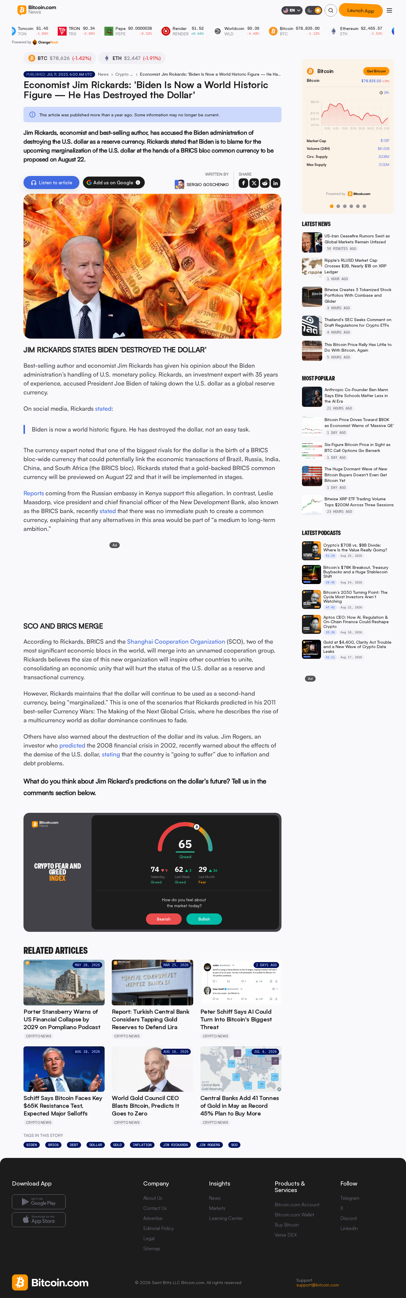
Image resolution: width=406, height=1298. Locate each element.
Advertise (153, 1218)
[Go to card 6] (364, 206)
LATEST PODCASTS (321, 533)
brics (53, 1145)
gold (117, 1145)
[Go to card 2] (338, 206)
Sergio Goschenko (208, 184)
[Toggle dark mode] (313, 10)
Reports (33, 493)
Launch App (361, 10)
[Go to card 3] (345, 206)
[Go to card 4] (351, 206)
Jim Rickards (175, 1145)
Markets (217, 1208)
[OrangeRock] (45, 42)
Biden (31, 1145)
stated (103, 408)
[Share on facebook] (243, 183)
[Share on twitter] (254, 183)
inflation (142, 1145)
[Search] (331, 10)
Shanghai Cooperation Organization (176, 641)
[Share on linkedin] (275, 183)
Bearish (164, 919)
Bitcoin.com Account (297, 1204)
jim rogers (209, 1145)
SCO (234, 1145)
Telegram (349, 1198)
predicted (72, 745)
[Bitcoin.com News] (37, 10)
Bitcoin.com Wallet (294, 1215)
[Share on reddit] (265, 183)
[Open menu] (389, 10)
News (103, 74)
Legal (149, 1238)
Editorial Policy (158, 1228)
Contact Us (155, 1208)
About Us (152, 1198)
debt (74, 1145)
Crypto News (124, 74)
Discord (348, 1218)
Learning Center (226, 1218)
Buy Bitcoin (287, 1225)
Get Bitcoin (376, 71)
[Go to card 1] (331, 206)
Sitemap (151, 1248)
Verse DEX (286, 1235)
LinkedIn (349, 1228)
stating (111, 754)
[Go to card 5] (358, 206)
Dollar (95, 1145)
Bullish (204, 919)
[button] (137, 182)
